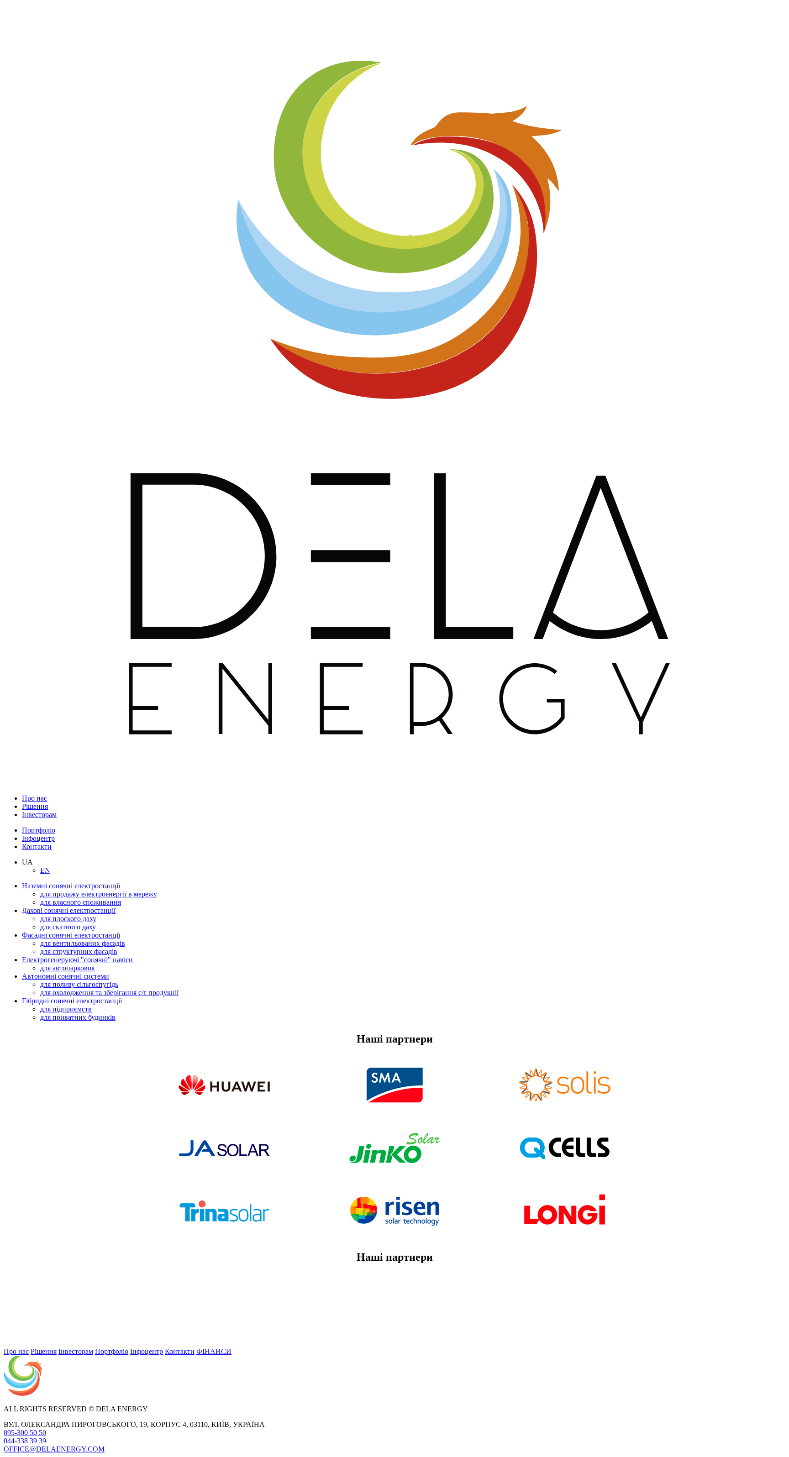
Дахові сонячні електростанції (69, 910)
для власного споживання (80, 902)
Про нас (34, 798)
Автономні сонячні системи (65, 976)
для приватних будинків (78, 1017)
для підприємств (66, 1009)
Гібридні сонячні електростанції (72, 1001)
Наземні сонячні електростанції (71, 886)
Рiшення (35, 806)
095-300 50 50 (25, 1432)
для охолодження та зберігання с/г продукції (109, 992)
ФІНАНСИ (213, 1351)
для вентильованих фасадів (82, 943)
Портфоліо (38, 830)
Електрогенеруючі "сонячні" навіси (77, 960)
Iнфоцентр (38, 838)
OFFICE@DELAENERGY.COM (54, 1449)
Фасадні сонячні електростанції (71, 935)
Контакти (37, 846)
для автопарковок (67, 968)
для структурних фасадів (78, 951)
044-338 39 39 (25, 1441)
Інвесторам (39, 814)
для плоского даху (68, 918)
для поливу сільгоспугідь (79, 984)
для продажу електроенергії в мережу (98, 894)
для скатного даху (68, 927)
